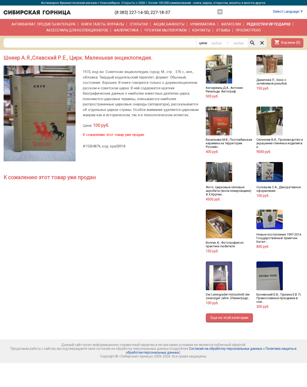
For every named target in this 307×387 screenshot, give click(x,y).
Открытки (139, 24)
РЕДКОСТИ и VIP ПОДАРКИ (268, 24)
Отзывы (223, 30)
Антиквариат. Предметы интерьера (44, 24)
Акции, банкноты (169, 24)
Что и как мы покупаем (165, 30)
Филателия (231, 24)
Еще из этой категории (229, 317)
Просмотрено (248, 30)
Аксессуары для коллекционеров (77, 30)
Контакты (201, 30)
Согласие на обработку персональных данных (225, 349)
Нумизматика (202, 24)
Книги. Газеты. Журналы (102, 24)
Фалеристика (126, 30)
